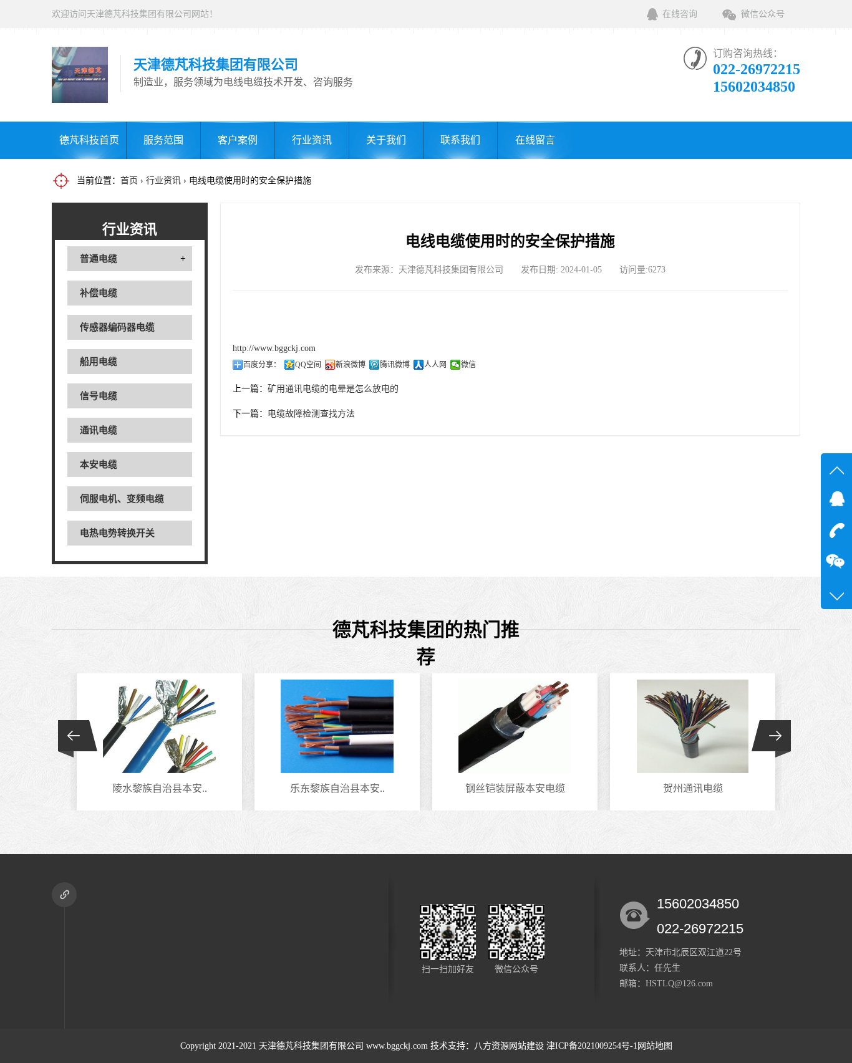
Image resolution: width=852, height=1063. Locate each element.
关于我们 (386, 140)
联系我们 (460, 140)
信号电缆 (98, 396)
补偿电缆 (98, 293)
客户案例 (238, 140)
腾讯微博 (395, 364)
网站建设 (526, 1046)
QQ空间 (308, 364)
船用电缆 (98, 362)
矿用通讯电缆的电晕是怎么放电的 (333, 388)
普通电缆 (98, 259)
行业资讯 (312, 140)
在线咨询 (679, 14)
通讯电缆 (98, 430)
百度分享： (262, 364)
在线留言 (535, 140)
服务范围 (163, 140)
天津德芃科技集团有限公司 (311, 1046)
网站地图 (654, 1046)
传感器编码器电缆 (117, 327)
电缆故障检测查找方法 (311, 413)
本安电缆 (98, 464)
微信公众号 (763, 14)
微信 (468, 364)
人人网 (435, 364)
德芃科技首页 (89, 140)
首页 (129, 180)
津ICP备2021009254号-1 (591, 1046)
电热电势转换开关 (117, 533)
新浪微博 (350, 364)
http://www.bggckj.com (274, 348)
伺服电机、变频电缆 (122, 499)
